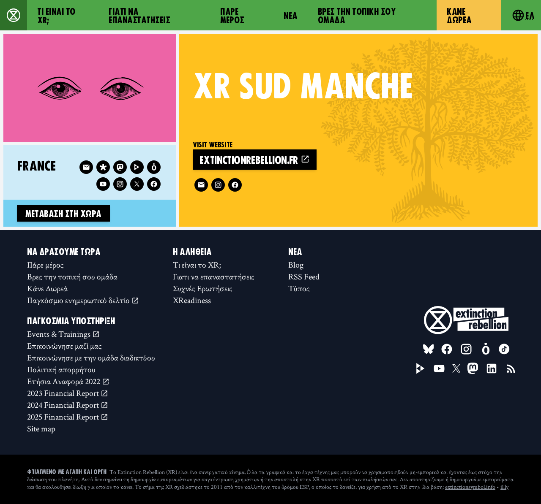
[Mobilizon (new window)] (154, 167)
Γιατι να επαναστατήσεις (139, 15)
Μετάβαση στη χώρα (63, 213)
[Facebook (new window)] (235, 185)
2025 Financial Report (64, 416)
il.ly (504, 486)
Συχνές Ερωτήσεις (202, 288)
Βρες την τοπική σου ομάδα (357, 15)
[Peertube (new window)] (137, 167)
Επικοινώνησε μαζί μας (64, 345)
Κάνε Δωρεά (459, 15)
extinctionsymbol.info (470, 486)
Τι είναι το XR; (56, 15)
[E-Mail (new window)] (201, 185)
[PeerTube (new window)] (420, 368)
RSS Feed (304, 276)
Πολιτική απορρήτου (61, 369)
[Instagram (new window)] (218, 185)
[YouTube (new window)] (439, 368)
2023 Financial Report (64, 392)
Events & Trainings (59, 333)
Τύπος (299, 288)
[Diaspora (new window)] (103, 167)
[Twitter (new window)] (137, 184)
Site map (41, 428)
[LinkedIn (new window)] (491, 368)
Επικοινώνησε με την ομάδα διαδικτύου (91, 357)
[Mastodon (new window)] (120, 167)
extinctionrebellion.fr (250, 159)
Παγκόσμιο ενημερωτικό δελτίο (79, 300)
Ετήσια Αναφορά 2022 (64, 381)
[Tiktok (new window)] (504, 349)
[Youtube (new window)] (103, 184)
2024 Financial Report (64, 404)
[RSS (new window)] (511, 368)
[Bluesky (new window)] (428, 349)
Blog (295, 264)
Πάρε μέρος (232, 15)
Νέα (291, 15)
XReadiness (192, 300)
